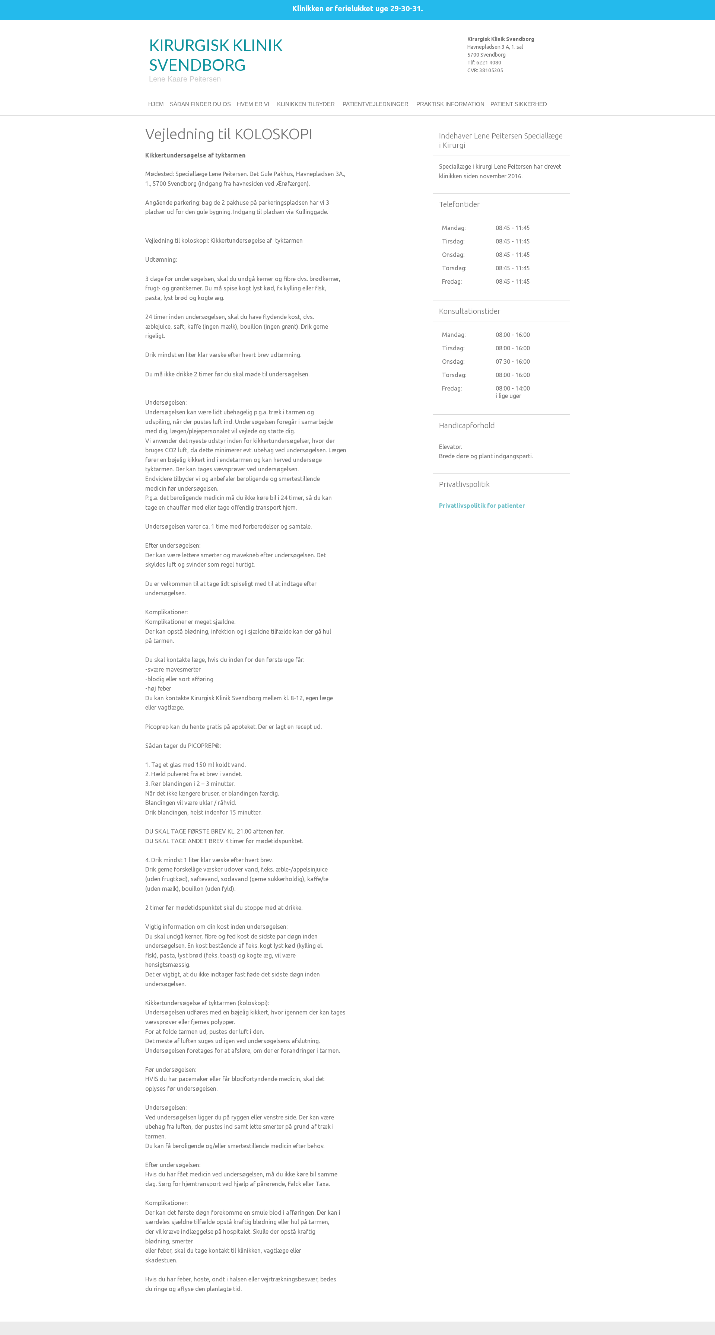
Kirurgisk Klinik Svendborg (216, 55)
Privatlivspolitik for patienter (482, 505)
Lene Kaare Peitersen (185, 79)
